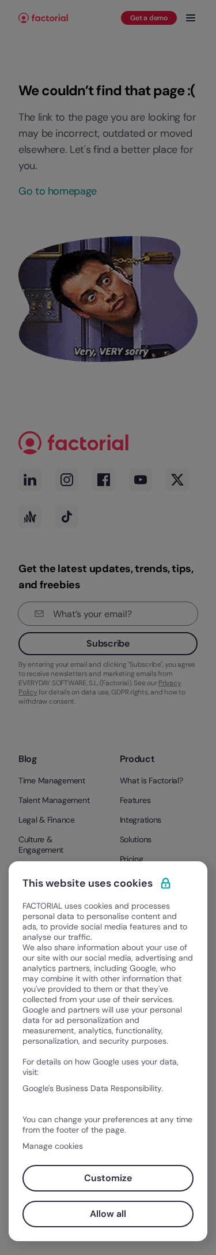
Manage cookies (52, 1146)
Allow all (108, 1214)
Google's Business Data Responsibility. (92, 1088)
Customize (108, 1178)
